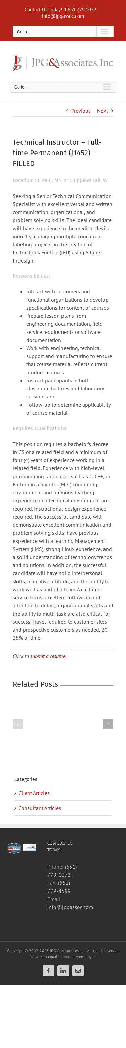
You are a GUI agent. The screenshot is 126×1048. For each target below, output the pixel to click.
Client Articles (34, 793)
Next (102, 110)
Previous (81, 110)
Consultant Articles (39, 808)
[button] (18, 724)
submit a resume (47, 656)
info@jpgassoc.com (63, 16)
